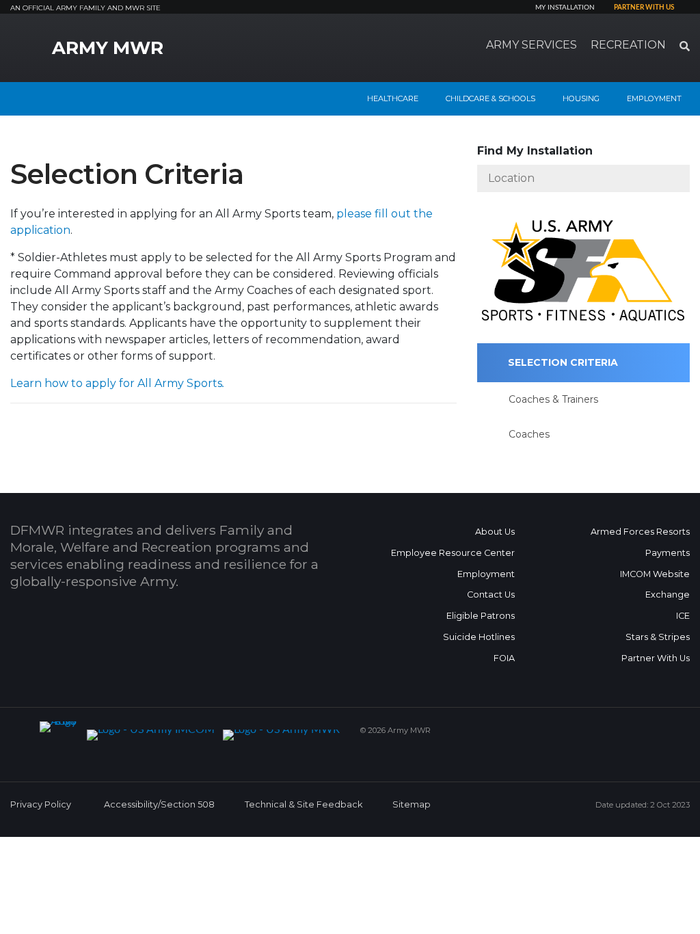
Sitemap (411, 804)
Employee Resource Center (453, 553)
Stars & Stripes (657, 637)
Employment (486, 574)
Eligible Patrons (480, 616)
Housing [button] (581, 98)
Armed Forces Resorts (640, 531)
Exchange (667, 594)
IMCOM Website (655, 574)
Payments (667, 553)
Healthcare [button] (392, 98)
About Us (495, 531)
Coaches (529, 434)
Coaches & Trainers (553, 399)
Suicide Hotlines (479, 637)
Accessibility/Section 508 (159, 804)
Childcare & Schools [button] (490, 98)
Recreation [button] (628, 44)
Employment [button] (654, 98)
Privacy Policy (40, 804)
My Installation (565, 7)
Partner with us (644, 7)
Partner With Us (655, 658)
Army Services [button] (531, 44)
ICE (683, 616)
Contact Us (491, 594)
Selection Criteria (563, 362)
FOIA (504, 658)
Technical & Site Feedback (303, 804)
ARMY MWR (107, 48)
